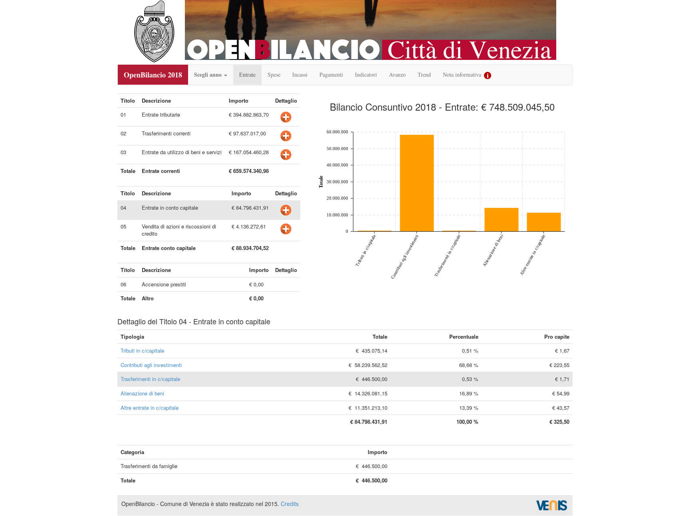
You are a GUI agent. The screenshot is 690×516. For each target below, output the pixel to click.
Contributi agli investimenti (151, 365)
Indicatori (366, 74)
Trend (424, 74)
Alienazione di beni (142, 393)
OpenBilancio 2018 (153, 74)
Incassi (299, 74)
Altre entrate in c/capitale (149, 407)
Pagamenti (331, 74)
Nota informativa (463, 74)
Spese (274, 74)
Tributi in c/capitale (142, 350)
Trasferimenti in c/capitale (150, 379)
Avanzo (397, 74)
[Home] (154, 31)
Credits (290, 504)
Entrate (247, 74)
